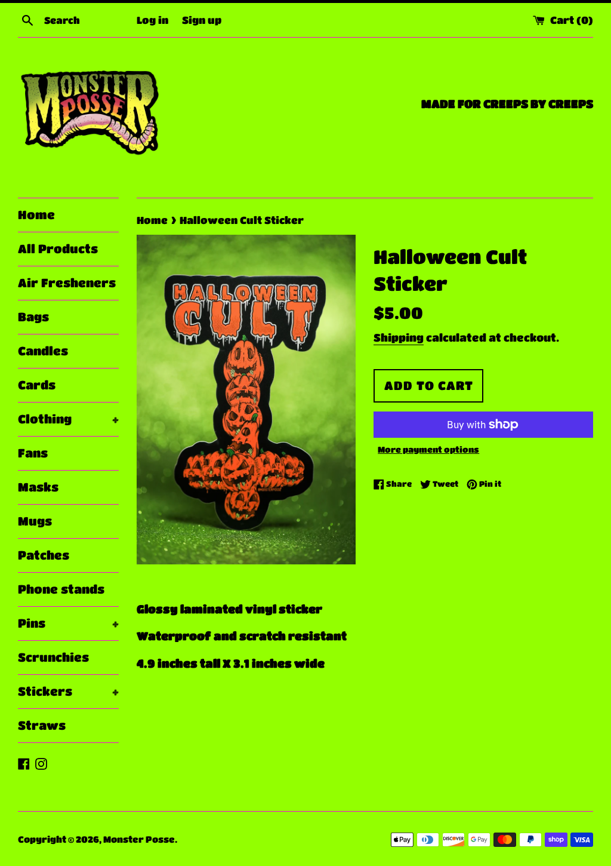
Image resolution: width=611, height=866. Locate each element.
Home (36, 215)
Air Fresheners (67, 283)
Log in (152, 20)
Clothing (68, 419)
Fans (33, 453)
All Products (58, 249)
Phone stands (61, 589)
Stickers (68, 691)
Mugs (35, 521)
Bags (33, 317)
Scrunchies (53, 657)
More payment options (428, 449)
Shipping (399, 337)
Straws (42, 725)
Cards (36, 385)
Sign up (201, 20)
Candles (43, 351)
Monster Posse (139, 839)
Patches (43, 555)
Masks (38, 487)
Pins (68, 623)
